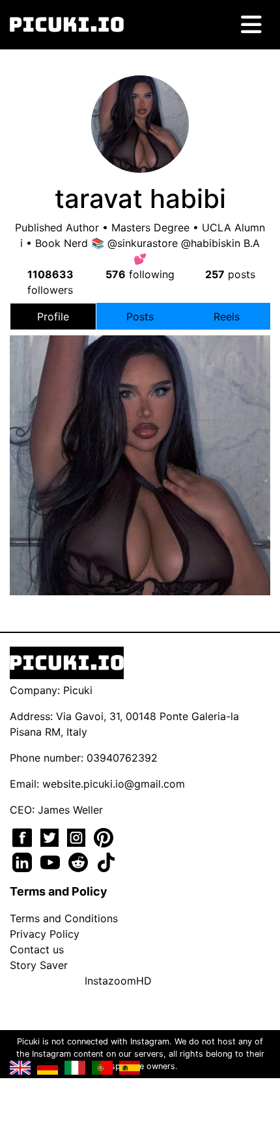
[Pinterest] (103, 836)
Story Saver (39, 965)
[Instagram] (77, 836)
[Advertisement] (140, 426)
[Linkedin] (24, 861)
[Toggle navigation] (251, 25)
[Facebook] (24, 836)
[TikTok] (106, 861)
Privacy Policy (44, 933)
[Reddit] (80, 861)
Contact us (37, 949)
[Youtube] (52, 861)
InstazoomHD (118, 980)
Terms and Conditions (64, 918)
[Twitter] (51, 836)
